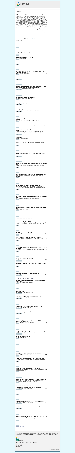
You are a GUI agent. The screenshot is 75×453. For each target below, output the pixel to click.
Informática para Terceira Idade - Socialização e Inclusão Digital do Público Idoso (28, 368)
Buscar (57, 8)
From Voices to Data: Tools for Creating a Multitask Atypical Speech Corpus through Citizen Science (31, 331)
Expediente (33, 8)
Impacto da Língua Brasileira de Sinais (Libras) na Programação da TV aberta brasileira (28, 237)
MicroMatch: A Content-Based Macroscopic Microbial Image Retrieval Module (27, 158)
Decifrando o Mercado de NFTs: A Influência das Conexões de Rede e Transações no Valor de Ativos (31, 396)
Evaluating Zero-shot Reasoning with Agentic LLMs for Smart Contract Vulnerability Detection (30, 401)
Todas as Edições (21, 8)
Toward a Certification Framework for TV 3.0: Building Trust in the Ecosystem (27, 273)
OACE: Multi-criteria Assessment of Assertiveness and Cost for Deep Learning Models (29, 306)
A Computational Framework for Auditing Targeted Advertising (25, 81)
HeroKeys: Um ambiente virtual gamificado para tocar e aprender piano (26, 147)
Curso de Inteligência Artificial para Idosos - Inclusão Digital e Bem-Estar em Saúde (28, 353)
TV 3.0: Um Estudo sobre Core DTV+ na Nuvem (23, 268)
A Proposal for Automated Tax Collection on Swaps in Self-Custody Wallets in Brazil (28, 387)
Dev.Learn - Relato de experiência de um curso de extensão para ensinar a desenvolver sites (30, 358)
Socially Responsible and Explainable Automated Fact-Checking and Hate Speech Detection (30, 102)
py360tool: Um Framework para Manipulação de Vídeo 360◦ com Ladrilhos (27, 169)
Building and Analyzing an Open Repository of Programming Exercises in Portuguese (28, 296)
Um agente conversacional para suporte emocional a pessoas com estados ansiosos (28, 185)
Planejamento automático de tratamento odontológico (24, 57)
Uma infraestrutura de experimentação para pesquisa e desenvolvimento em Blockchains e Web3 (30, 422)
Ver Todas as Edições (19, 426)
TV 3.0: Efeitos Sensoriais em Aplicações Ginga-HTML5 (24, 232)
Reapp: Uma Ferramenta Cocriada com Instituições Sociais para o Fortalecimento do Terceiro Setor (31, 174)
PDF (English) (19, 79)
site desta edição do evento (34, 38)
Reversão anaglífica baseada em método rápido (23, 336)
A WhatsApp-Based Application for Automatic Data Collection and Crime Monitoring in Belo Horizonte (31, 109)
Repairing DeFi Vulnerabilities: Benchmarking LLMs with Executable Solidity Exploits (28, 406)
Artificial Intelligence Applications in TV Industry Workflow (24, 258)
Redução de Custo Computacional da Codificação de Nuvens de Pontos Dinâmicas (28, 62)
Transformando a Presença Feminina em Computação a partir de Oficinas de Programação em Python (31, 379)
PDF (17, 47)
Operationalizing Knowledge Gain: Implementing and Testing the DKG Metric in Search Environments (31, 311)
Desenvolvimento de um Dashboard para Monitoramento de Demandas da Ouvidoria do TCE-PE (30, 124)
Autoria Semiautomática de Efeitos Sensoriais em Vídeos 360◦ (25, 97)
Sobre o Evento (27, 8)
